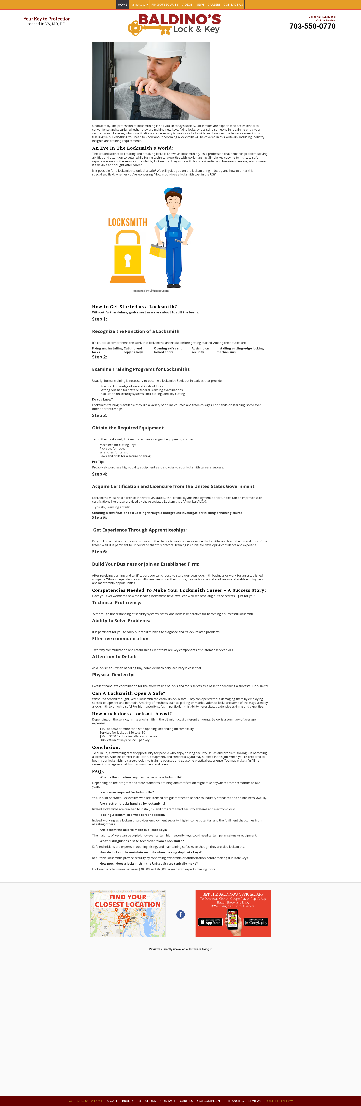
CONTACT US (233, 4)
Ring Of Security (164, 4)
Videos (187, 4)
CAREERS (214, 4)
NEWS (200, 4)
